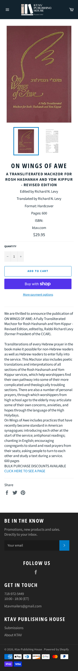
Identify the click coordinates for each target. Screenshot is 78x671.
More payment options (38, 295)
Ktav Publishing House (29, 649)
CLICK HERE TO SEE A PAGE (24, 471)
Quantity (10, 246)
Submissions (13, 628)
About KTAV (13, 635)
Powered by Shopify (56, 649)
